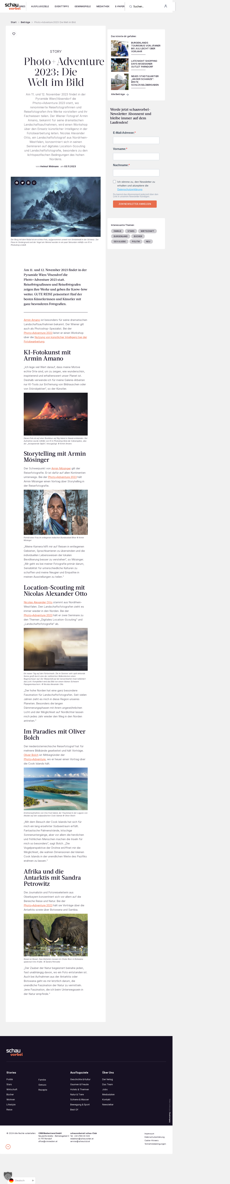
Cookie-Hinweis (151, 1140)
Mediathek (102, 6)
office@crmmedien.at (47, 1141)
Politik (9, 1079)
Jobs (105, 1089)
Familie (42, 1079)
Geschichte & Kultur (80, 1079)
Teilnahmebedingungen (155, 1144)
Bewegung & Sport (80, 1104)
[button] (25, 22)
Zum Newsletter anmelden (135, 204)
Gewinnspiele (83, 6)
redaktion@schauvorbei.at (81, 1139)
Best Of (74, 1109)
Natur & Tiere (77, 1094)
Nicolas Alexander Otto (38, 602)
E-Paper (120, 6)
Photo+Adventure (35, 759)
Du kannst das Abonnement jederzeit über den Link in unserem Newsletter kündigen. (135, 195)
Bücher (10, 1094)
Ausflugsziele (40, 6)
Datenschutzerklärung (129, 189)
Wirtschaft (11, 1089)
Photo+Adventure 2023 (38, 333)
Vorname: (119, 149)
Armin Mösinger (61, 468)
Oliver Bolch (31, 755)
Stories (21, 6)
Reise (9, 1109)
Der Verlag (107, 1079)
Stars (9, 1084)
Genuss (42, 1084)
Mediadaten (108, 1094)
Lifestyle (10, 1104)
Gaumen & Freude (79, 1084)
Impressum (149, 1134)
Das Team (107, 1084)
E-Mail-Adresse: (124, 132)
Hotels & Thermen (79, 1089)
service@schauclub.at (80, 1141)
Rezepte (42, 1089)
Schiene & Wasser (79, 1099)
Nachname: (121, 165)
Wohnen (10, 1099)
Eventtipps (62, 6)
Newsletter (107, 1104)
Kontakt (106, 1099)
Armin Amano (32, 320)
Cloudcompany (170, 1117)
